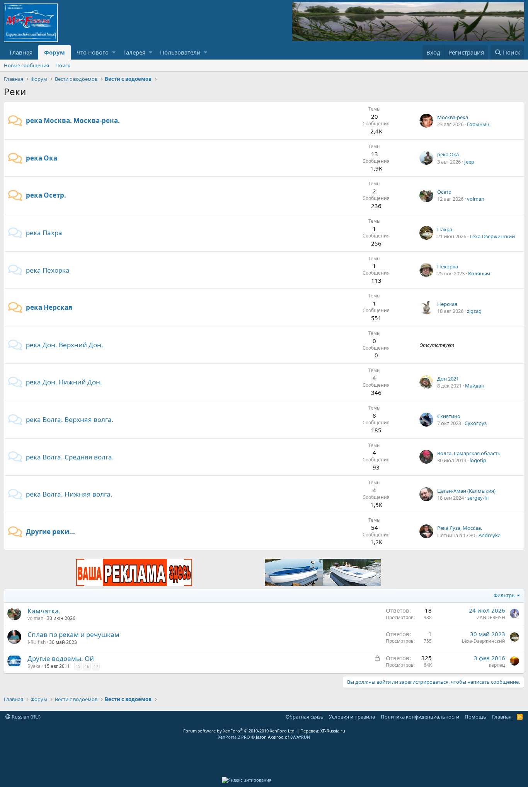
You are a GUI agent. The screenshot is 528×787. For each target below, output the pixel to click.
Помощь (475, 716)
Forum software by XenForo (239, 731)
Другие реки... (50, 531)
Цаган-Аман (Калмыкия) (466, 490)
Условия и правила (352, 716)
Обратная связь (305, 716)
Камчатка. (44, 610)
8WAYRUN (300, 737)
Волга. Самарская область (469, 453)
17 (96, 666)
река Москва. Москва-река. (73, 120)
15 (78, 666)
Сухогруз (476, 423)
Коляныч (479, 273)
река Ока (41, 158)
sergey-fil (478, 497)
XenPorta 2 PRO (234, 737)
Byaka (34, 666)
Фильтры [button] (505, 595)
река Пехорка (48, 270)
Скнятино (448, 416)
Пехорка (447, 266)
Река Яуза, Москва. (459, 527)
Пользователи (180, 52)
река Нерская (49, 307)
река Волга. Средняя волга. (70, 456)
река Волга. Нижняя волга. (69, 494)
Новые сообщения (26, 65)
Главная (21, 52)
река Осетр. (46, 195)
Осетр (444, 191)
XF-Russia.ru (332, 731)
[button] (114, 52)
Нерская (447, 303)
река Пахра (44, 232)
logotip (478, 460)
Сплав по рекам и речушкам (73, 634)
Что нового (93, 52)
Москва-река (452, 117)
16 (87, 666)
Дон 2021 (448, 378)
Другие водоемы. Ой (60, 658)
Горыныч (478, 124)
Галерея (134, 52)
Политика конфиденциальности (420, 716)
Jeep (469, 161)
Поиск (62, 65)
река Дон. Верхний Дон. (64, 344)
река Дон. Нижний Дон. (64, 381)
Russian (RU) (25, 716)
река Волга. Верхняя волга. (70, 419)
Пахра (444, 229)
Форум (54, 52)
